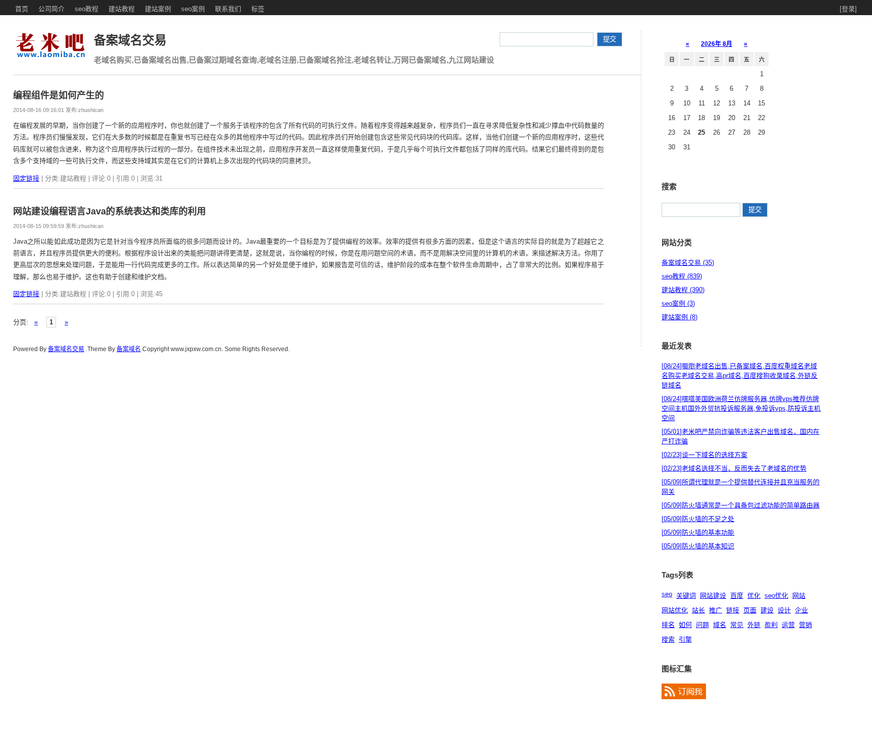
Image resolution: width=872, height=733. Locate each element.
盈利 (771, 625)
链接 (732, 610)
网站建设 (713, 595)
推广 (715, 610)
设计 (784, 610)
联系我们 (228, 9)
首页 (21, 9)
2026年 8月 (716, 43)
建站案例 (158, 9)
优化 (753, 595)
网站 (798, 595)
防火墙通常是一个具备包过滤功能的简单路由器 (741, 505)
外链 (753, 625)
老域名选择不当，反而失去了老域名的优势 (734, 468)
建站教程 (121, 9)
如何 (685, 625)
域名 (719, 625)
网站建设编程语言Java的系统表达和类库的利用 (109, 211)
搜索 (668, 639)
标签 (257, 9)
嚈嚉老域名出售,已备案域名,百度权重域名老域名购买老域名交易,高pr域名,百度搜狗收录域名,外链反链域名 (740, 375)
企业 (801, 610)
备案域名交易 (130, 40)
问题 (702, 625)
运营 (788, 625)
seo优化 (776, 595)
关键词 (686, 595)
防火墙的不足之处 (698, 519)
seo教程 (86, 9)
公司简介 (51, 9)
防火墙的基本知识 (698, 546)
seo (667, 594)
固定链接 (26, 178)
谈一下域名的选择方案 (704, 455)
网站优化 (675, 610)
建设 (767, 610)
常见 (736, 625)
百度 (736, 595)
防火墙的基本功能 (698, 532)
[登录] (848, 9)
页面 (749, 610)
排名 (668, 625)
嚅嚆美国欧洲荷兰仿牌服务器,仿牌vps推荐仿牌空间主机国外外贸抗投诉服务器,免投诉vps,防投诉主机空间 (741, 408)
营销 (805, 625)
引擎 (685, 639)
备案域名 (129, 349)
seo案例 (193, 9)
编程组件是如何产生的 (58, 95)
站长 (698, 610)
